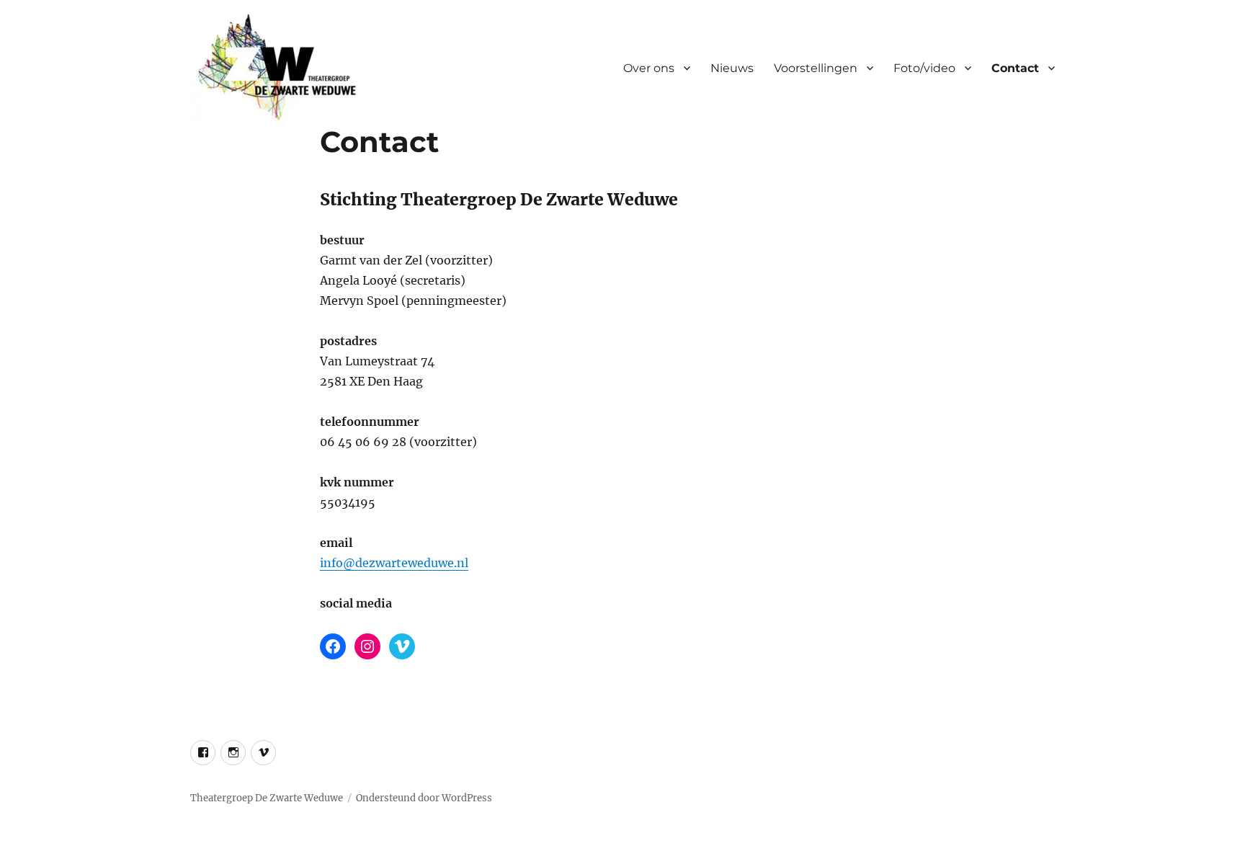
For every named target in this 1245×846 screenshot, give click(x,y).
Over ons (648, 68)
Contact (1015, 68)
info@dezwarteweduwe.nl (394, 563)
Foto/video (924, 68)
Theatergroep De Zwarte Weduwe (266, 798)
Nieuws (732, 68)
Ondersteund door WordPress (424, 798)
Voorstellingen (815, 68)
